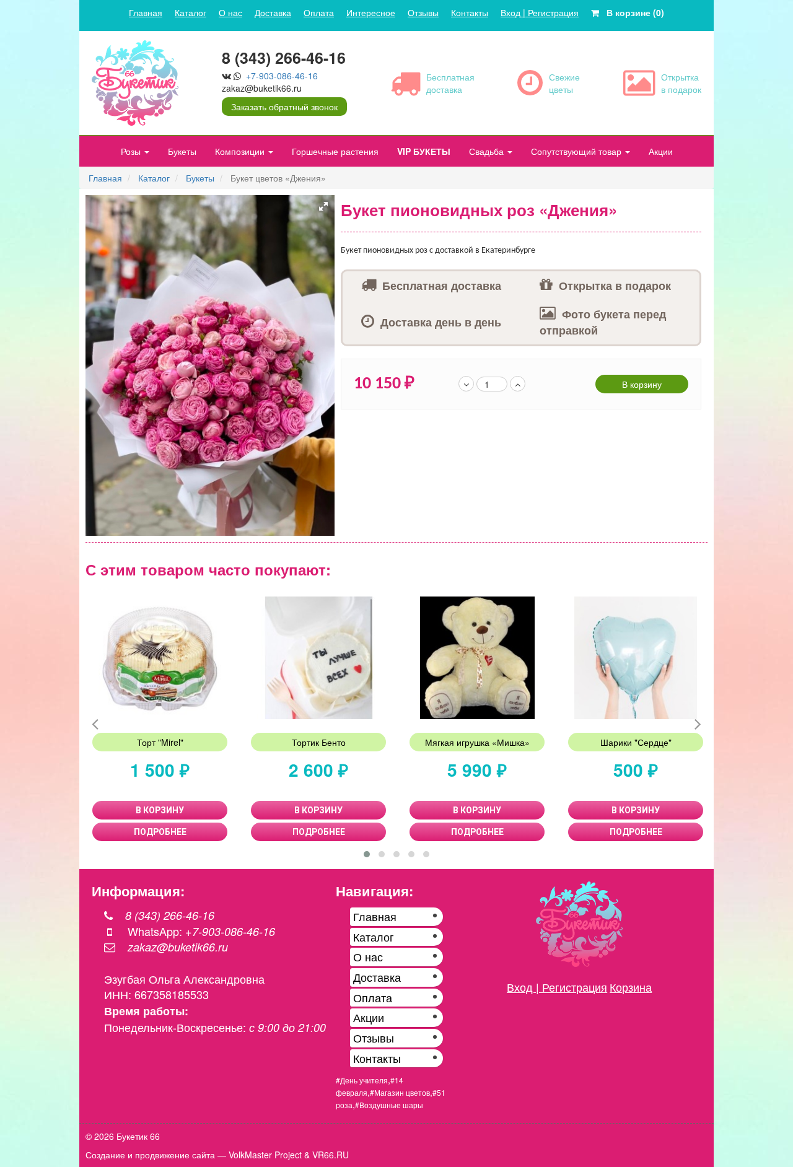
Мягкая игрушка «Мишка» (477, 742)
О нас (230, 12)
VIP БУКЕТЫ (423, 151)
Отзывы (423, 12)
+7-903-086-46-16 (282, 75)
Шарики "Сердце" (636, 742)
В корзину (642, 384)
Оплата (319, 12)
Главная (145, 12)
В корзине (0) (631, 12)
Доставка (273, 12)
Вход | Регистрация (540, 12)
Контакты (469, 12)
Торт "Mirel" (160, 742)
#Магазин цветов (400, 1092)
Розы (132, 151)
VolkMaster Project (265, 1154)
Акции (661, 151)
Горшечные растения (335, 151)
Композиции (241, 151)
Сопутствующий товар (577, 151)
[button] (323, 206)
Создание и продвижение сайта (150, 1154)
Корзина (631, 987)
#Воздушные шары (389, 1104)
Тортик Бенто (319, 742)
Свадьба (487, 151)
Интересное (370, 12)
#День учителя (362, 1080)
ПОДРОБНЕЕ (160, 832)
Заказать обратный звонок (284, 106)
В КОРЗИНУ (160, 810)
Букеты (182, 151)
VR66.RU (330, 1154)
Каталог (190, 12)
